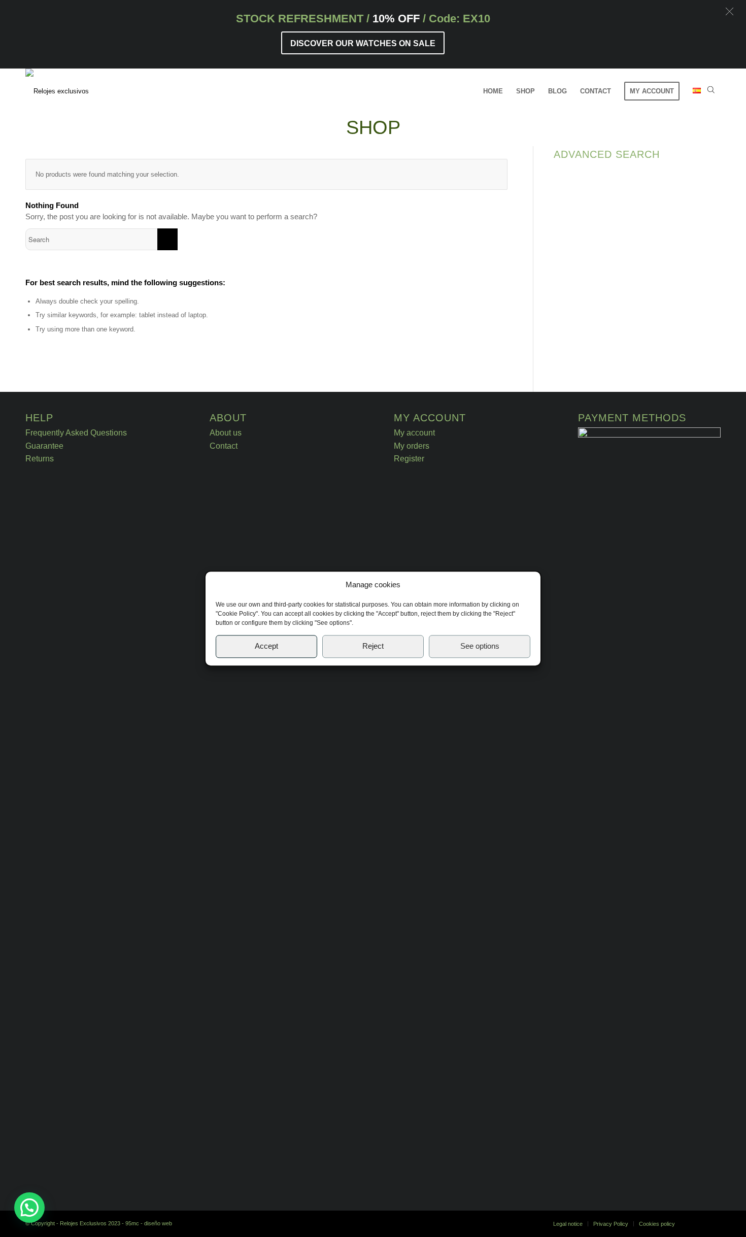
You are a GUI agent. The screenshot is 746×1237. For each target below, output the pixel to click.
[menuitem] (493, 91)
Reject (373, 646)
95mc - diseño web (148, 1223)
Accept (266, 646)
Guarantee (44, 446)
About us (226, 432)
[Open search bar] (711, 91)
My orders (411, 446)
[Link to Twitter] (713, 1223)
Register (409, 458)
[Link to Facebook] (697, 1223)
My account (414, 432)
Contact (224, 446)
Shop (373, 127)
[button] (729, 11)
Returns (39, 458)
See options (479, 646)
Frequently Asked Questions (76, 432)
